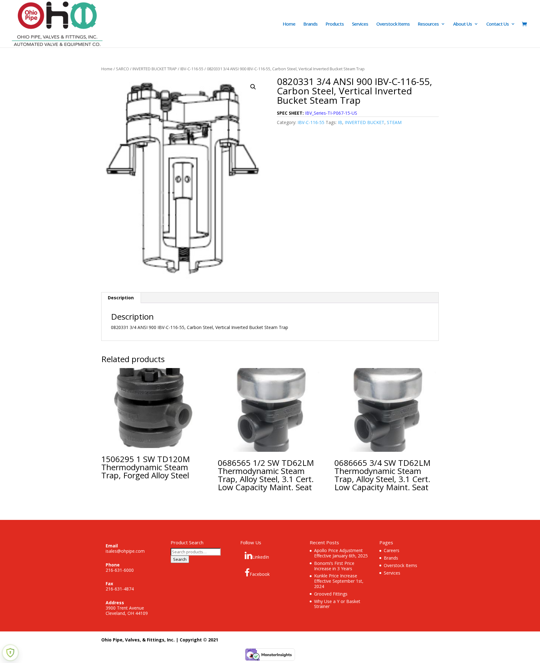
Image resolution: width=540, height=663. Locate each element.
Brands (310, 24)
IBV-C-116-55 (191, 69)
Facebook (260, 574)
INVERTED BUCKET (364, 122)
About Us (462, 24)
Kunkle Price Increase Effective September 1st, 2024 (338, 581)
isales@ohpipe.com (125, 551)
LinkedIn (260, 557)
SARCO (122, 69)
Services (360, 24)
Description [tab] (121, 298)
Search (180, 559)
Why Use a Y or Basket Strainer (337, 604)
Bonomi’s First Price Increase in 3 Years (334, 565)
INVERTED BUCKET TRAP (154, 69)
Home (289, 24)
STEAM (394, 122)
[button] (253, 86)
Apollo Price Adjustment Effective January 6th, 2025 (341, 553)
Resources (428, 24)
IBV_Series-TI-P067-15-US (331, 113)
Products (335, 24)
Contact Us (497, 24)
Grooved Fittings (331, 594)
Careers (391, 550)
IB (340, 122)
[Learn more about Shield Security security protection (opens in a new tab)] (10, 652)
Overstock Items (393, 24)
